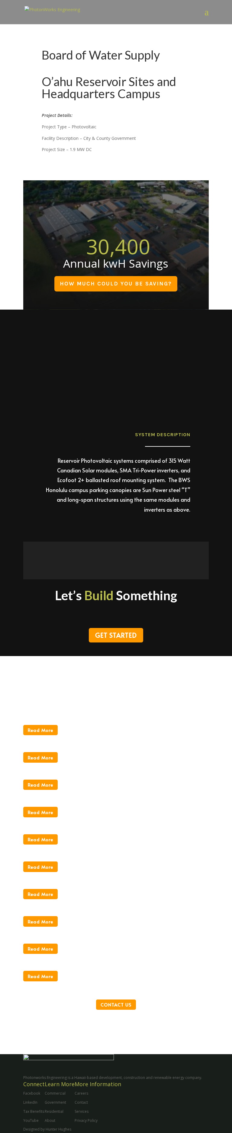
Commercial (55, 1093)
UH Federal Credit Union (67, 739)
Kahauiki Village (51, 848)
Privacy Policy (86, 1120)
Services (82, 1111)
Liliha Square (46, 766)
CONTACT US (116, 1004)
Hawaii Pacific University (66, 903)
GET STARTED (116, 635)
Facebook (31, 1093)
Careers (81, 1093)
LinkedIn (30, 1102)
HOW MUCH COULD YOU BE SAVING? (116, 283)
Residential (54, 1111)
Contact (81, 1102)
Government (55, 1102)
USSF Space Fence (55, 712)
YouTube (31, 1120)
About (50, 1120)
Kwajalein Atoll (49, 793)
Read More (40, 730)
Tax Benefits (33, 1111)
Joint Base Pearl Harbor (65, 876)
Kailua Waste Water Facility (71, 821)
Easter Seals (44, 957)
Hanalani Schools (54, 930)
